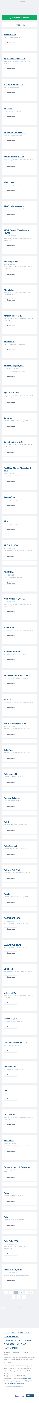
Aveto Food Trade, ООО (15, 723)
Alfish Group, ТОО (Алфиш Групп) (16, 231)
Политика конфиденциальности (14, 1386)
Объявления (11, 1336)
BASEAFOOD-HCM (12, 945)
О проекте (10, 1333)
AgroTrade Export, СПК (15, 58)
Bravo (6, 1193)
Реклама (9, 1344)
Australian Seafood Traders (17, 675)
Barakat (7, 894)
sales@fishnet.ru (28, 1378)
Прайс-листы (12, 1340)
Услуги (26, 1340)
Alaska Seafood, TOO (14, 156)
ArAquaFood (10, 497)
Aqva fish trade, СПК (13, 442)
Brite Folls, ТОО (11, 1241)
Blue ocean (9, 1140)
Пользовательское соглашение (14, 1383)
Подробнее (11, 43)
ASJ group (9, 627)
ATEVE (26, 1381)
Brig (6, 1217)
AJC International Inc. (14, 84)
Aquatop (8, 418)
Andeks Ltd (9, 341)
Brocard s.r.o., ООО (13, 1269)
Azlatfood (8, 750)
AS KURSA (9, 572)
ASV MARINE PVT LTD (14, 651)
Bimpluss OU (10, 1067)
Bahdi (6, 822)
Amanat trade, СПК (13, 316)
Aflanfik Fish (10, 34)
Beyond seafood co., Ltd (15, 1043)
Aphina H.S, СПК (11, 392)
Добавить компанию (20, 18)
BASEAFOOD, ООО (12, 918)
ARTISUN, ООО (11, 545)
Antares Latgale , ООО (14, 365)
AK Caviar (8, 108)
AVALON (8, 699)
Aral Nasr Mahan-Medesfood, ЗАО (17, 469)
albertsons (9, 182)
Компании (24, 1333)
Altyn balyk (9, 290)
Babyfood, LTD (11, 774)
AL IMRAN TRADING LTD (15, 132)
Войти (35, 11)
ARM (6, 521)
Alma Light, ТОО (11, 261)
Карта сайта (11, 1348)
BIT (5, 1091)
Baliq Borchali (10, 846)
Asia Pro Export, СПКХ (14, 599)
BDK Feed (8, 969)
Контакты (22, 1344)
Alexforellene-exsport (14, 206)
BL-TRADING (10, 1115)
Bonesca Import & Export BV (17, 1167)
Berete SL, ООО (11, 1019)
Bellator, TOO (10, 993)
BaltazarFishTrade (12, 870)
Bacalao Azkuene (12, 798)
